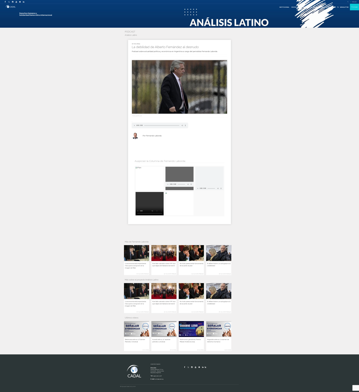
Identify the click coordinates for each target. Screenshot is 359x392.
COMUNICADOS (331, 7)
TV (338, 7)
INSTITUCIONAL (284, 7)
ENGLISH (354, 2)
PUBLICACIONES (313, 7)
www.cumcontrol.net (3, 362)
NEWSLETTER (344, 7)
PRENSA (322, 7)
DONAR (355, 7)
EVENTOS (303, 7)
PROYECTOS (295, 7)
